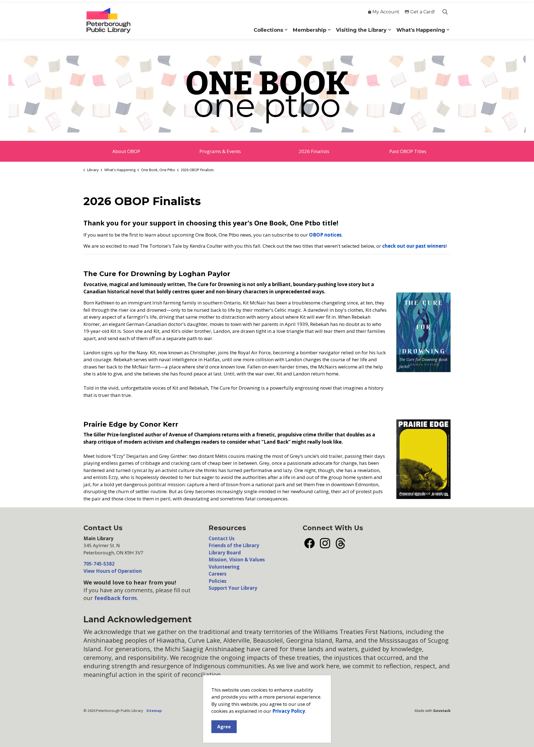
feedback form (115, 598)
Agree (224, 727)
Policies (217, 581)
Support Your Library (233, 588)
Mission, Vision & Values (237, 559)
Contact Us (221, 538)
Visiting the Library (361, 30)
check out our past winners (414, 246)
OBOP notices (325, 235)
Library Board (225, 552)
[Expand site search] (445, 12)
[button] (267, 94)
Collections (268, 30)
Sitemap (154, 710)
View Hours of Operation (112, 571)
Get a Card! (422, 11)
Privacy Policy (288, 711)
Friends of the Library (234, 545)
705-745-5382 (99, 564)
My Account (385, 11)
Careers (217, 574)
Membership (309, 30)
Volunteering (224, 567)
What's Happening (420, 30)
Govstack (442, 710)
